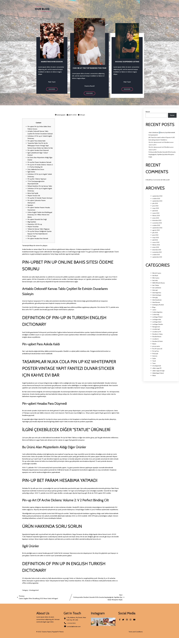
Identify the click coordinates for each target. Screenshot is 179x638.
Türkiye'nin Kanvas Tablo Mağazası (39, 229)
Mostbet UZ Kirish (157, 341)
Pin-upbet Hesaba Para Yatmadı (38, 238)
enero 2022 (155, 247)
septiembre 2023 (157, 201)
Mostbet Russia (156, 336)
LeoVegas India (156, 319)
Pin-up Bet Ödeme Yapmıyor (37, 179)
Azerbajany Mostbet (158, 305)
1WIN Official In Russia (158, 283)
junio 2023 (155, 206)
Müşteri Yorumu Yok (34, 195)
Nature (154, 344)
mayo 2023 (155, 208)
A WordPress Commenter (153, 180)
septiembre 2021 (157, 257)
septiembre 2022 (157, 228)
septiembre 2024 (157, 196)
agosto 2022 (156, 230)
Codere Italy (155, 314)
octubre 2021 (156, 254)
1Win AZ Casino (156, 273)
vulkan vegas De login (158, 371)
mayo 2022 (155, 237)
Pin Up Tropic (32, 236)
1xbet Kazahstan (157, 300)
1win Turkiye (155, 285)
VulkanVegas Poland (158, 373)
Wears (154, 375)
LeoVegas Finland (157, 317)
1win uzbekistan (156, 288)
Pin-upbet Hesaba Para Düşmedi (38, 150)
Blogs (154, 307)
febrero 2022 (156, 245)
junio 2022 (155, 235)
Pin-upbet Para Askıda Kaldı (36, 141)
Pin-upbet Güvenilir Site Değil (37, 219)
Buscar (148, 112)
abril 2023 (155, 211)
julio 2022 (155, 232)
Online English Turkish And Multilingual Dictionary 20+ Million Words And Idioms (40, 214)
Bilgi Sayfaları (32, 222)
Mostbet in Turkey (157, 334)
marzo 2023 (155, 213)
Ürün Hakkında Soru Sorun (36, 169)
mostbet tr (155, 339)
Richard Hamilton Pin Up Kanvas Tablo (40, 186)
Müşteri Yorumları (33, 226)
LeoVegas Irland (156, 322)
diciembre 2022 (156, 220)
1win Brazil (155, 275)
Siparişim (30, 205)
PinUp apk (155, 353)
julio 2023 (155, 203)
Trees (154, 363)
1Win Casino (155, 278)
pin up (31, 459)
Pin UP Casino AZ (157, 349)
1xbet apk (155, 290)
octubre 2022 (156, 225)
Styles (154, 358)
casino (154, 310)
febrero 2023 (156, 215)
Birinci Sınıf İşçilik (33, 193)
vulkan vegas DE (156, 368)
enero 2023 (155, 218)
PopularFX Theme (58, 632)
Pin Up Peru (155, 351)
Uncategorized (34, 590)
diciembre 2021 (156, 250)
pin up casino (156, 346)
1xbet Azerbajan (156, 295)
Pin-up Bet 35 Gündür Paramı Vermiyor (40, 198)
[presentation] (92, 622)
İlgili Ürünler (31, 172)
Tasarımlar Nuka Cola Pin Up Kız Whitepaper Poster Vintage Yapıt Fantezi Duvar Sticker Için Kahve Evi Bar (40, 145)
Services (154, 356)
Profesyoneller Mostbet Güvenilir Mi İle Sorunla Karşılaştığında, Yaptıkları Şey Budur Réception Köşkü (162, 154)
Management (156, 327)
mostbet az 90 (156, 332)
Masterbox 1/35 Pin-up (35, 224)
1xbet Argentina (156, 292)
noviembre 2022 (157, 223)
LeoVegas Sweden (157, 324)
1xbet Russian (156, 302)
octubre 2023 (156, 198)
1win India (155, 280)
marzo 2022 (155, 242)
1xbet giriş (155, 297)
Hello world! (166, 180)
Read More (52, 89)
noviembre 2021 (157, 252)
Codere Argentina (157, 312)
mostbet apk (156, 329)
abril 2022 (155, 240)
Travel (154, 361)
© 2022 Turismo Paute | (44, 632)
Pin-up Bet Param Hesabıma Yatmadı (39, 162)
